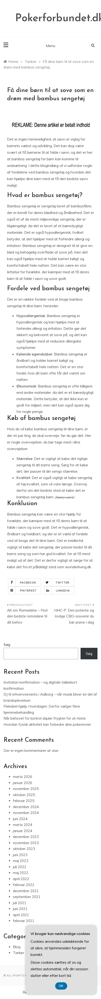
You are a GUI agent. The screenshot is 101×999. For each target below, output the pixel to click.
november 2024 (26, 812)
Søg (7, 644)
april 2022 (21, 879)
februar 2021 (23, 920)
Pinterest (28, 590)
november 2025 (26, 788)
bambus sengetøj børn (35, 497)
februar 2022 (23, 884)
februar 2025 (23, 800)
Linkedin (63, 590)
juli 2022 (19, 867)
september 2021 (26, 896)
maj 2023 (20, 860)
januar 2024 (22, 831)
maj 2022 (20, 872)
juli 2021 (19, 903)
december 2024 (26, 807)
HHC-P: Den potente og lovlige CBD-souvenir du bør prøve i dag (74, 616)
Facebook (28, 582)
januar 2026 (22, 783)
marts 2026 (22, 776)
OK (61, 986)
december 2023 (26, 836)
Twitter (62, 582)
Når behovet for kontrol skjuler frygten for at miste (45, 718)
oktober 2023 (24, 848)
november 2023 (26, 843)
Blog (16, 947)
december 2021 (26, 891)
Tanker (18, 953)
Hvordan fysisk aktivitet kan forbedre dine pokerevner (47, 724)
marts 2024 (22, 824)
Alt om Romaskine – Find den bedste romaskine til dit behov (27, 616)
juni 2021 (20, 908)
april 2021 (21, 915)
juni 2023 (20, 855)
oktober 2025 (24, 795)
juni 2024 (20, 819)
